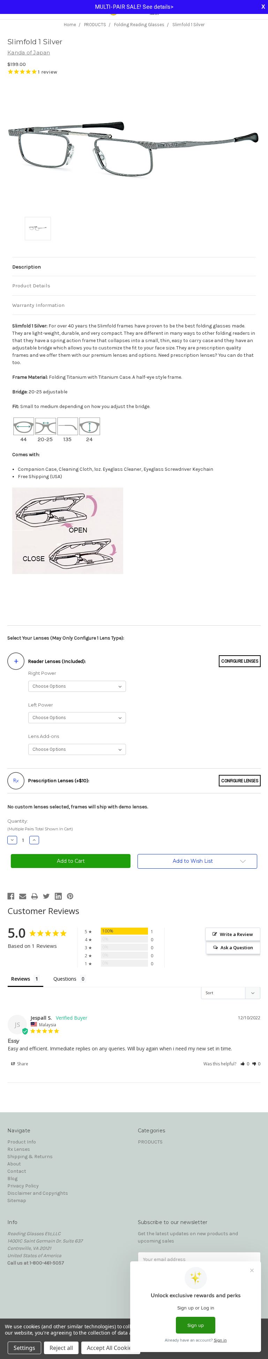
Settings (24, 1348)
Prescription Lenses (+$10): (58, 781)
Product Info (21, 1142)
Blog (12, 1178)
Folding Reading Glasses (139, 24)
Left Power (40, 705)
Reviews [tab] (20, 978)
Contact (16, 1171)
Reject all (61, 1348)
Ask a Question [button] (237, 947)
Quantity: (40, 825)
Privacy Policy (23, 1186)
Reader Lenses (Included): (57, 661)
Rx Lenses (18, 1149)
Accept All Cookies (111, 1348)
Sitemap (16, 1200)
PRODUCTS (95, 24)
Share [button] (22, 1064)
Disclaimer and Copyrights (37, 1193)
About (14, 1164)
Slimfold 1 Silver (188, 24)
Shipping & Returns (30, 1157)
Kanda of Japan (28, 52)
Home (70, 24)
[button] (245, 1064)
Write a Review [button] (236, 934)
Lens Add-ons (43, 736)
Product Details (31, 285)
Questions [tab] (64, 978)
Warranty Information (38, 305)
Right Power (42, 673)
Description (26, 267)
